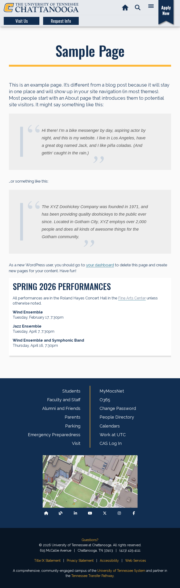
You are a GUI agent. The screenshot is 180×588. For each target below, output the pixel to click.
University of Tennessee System (121, 571)
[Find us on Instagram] (119, 513)
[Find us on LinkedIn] (75, 513)
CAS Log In (111, 443)
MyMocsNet (112, 391)
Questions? (90, 540)
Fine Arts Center (132, 298)
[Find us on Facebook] (134, 513)
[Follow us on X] (105, 513)
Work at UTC (113, 434)
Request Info (61, 21)
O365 (105, 399)
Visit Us (21, 21)
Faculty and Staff (63, 399)
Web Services (135, 560)
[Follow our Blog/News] (61, 513)
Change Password (118, 408)
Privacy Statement (80, 560)
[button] (137, 7)
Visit (76, 443)
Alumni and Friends (61, 408)
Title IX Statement (47, 560)
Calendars (110, 426)
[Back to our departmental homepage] (46, 513)
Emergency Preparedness (54, 434)
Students (71, 391)
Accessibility (109, 560)
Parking (72, 426)
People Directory (117, 417)
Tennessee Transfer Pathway (92, 576)
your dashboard (100, 265)
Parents (72, 417)
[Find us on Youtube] (90, 513)
